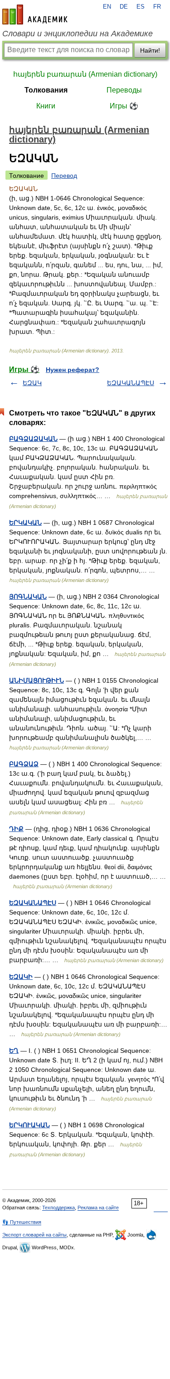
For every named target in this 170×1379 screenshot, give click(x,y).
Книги (45, 106)
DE (124, 7)
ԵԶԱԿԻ (21, 976)
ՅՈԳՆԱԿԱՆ (28, 596)
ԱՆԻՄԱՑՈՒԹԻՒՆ (36, 680)
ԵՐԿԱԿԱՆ (25, 522)
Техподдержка (58, 1207)
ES (140, 7)
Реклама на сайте (98, 1207)
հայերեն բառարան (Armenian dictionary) (85, 74)
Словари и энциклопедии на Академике (77, 33)
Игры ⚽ (124, 106)
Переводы (124, 90)
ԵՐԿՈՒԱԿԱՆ (29, 1125)
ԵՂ (14, 1050)
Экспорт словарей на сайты (34, 1234)
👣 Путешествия (21, 1222)
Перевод (64, 175)
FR (157, 7)
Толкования (46, 90)
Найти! (150, 50)
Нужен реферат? (72, 369)
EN (107, 7)
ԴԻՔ (16, 828)
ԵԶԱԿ (32, 382)
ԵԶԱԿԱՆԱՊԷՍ (130, 382)
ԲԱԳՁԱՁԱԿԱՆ (33, 438)
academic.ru (35, 14)
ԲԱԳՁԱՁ (24, 764)
